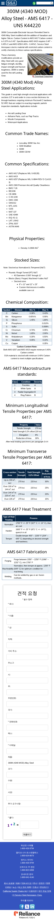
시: (9, 674)
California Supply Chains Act (15, 891)
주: (9, 686)
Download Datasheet (43, 76)
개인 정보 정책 (44, 891)
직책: (10, 639)
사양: (10, 792)
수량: (10, 780)
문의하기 (44, 887)
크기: (10, 769)
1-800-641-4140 (27, 877)
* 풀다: (11, 817)
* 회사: (11, 604)
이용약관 (33, 891)
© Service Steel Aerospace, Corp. (27, 895)
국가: (10, 710)
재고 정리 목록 (24, 887)
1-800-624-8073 (27, 855)
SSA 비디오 (26, 883)
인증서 (35, 887)
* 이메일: (12, 745)
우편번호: (12, 698)
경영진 (42, 883)
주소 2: (11, 663)
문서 (35, 883)
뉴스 (15, 887)
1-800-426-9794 (27, 848)
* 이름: (11, 616)
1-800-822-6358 (27, 870)
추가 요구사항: (14, 804)
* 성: (10, 627)
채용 (18, 883)
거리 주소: (12, 651)
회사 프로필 (9, 883)
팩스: (10, 733)
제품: (10, 757)
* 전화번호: (13, 722)
